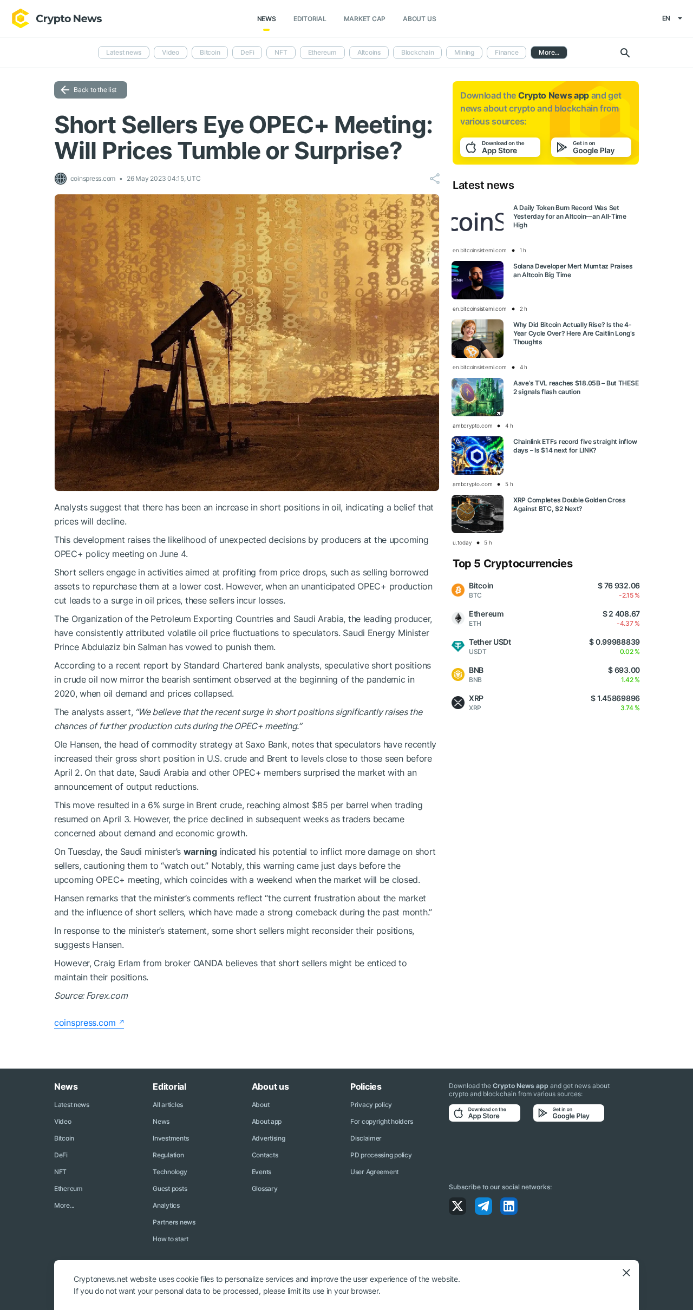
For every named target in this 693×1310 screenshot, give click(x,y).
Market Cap (365, 19)
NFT (280, 52)
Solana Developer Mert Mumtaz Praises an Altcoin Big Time (573, 270)
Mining (464, 52)
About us (419, 19)
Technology (170, 1172)
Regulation (168, 1155)
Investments (170, 1138)
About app (267, 1121)
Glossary (265, 1188)
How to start (170, 1239)
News (266, 19)
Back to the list (95, 90)
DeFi (247, 52)
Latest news (123, 52)
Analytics (166, 1205)
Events (261, 1172)
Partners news (174, 1222)
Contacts (265, 1155)
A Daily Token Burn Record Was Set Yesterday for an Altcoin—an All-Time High (569, 216)
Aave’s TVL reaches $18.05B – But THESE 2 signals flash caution (575, 387)
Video (170, 52)
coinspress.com (85, 1022)
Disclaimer (366, 1138)
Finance (506, 52)
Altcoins (369, 52)
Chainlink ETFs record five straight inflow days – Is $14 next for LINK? (575, 445)
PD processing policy (380, 1155)
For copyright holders (381, 1121)
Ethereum (322, 52)
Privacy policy (371, 1105)
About (261, 1105)
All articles (168, 1105)
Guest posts (170, 1188)
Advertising (268, 1138)
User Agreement (374, 1172)
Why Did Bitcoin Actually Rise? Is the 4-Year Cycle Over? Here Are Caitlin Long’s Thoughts (574, 333)
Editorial (309, 19)
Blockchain (417, 52)
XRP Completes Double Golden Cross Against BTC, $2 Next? (569, 504)
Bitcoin (210, 52)
